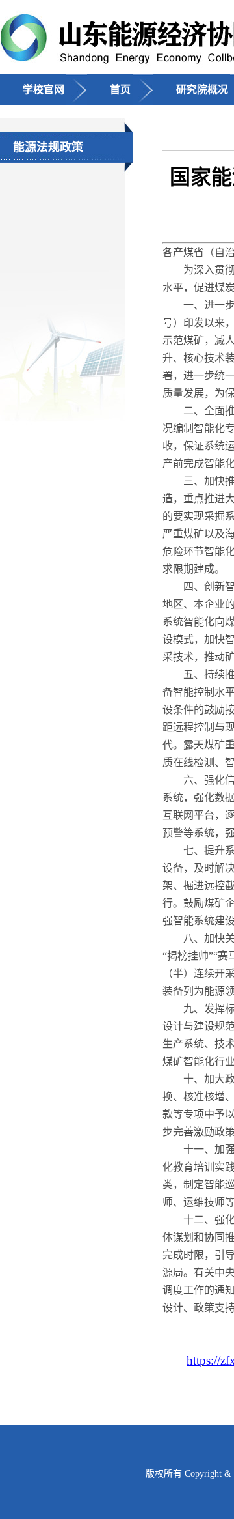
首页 (120, 89)
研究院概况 (202, 89)
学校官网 (43, 89)
